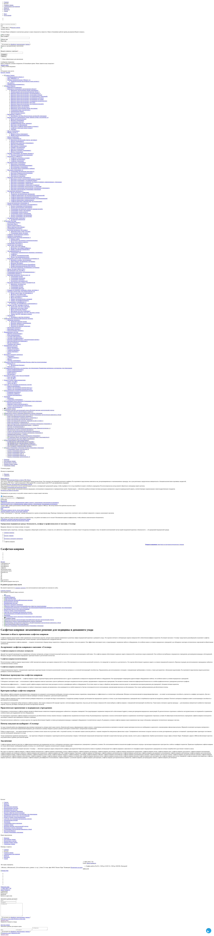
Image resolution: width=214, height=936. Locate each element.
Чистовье (13, 598)
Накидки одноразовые (17, 144)
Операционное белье (17, 111)
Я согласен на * (16, 917)
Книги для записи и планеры (19, 296)
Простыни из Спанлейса (18, 176)
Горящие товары (8, 5)
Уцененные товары (9, 465)
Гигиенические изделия (25, 613)
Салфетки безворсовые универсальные (22, 200)
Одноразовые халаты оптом (19, 212)
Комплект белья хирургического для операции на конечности (29, 101)
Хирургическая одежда (18, 113)
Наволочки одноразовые (18, 164)
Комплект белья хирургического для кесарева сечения (26, 95)
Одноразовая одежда (17, 122)
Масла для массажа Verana (19, 309)
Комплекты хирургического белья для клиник (24, 108)
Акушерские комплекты (18, 219)
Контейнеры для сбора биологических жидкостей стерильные (29, 116)
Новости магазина (7, 496)
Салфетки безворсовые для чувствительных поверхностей (28, 195)
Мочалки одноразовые (17, 120)
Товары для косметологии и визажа (21, 299)
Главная (6, 2)
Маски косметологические (18, 119)
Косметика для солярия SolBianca (21, 248)
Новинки (6, 459)
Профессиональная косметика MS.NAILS (23, 266)
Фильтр (3, 562)
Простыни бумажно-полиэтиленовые (22, 173)
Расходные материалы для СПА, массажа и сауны (25, 312)
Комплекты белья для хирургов (20, 107)
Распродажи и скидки (10, 462)
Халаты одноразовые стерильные (33, 625)
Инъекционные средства (11, 601)
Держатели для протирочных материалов (23, 194)
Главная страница (6, 590)
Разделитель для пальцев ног (19, 281)
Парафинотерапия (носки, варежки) (21, 123)
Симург (8, 595)
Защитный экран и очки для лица (20, 231)
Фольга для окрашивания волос (20, 257)
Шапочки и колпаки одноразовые (21, 150)
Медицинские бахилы (17, 365)
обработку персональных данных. (20, 44)
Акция (6, 11)
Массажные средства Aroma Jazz (20, 311)
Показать (6, 474)
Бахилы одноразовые (17, 141)
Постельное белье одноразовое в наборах (23, 168)
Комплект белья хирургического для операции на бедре (27, 98)
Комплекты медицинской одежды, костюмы (24, 140)
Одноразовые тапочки (18, 279)
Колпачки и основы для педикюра (21, 260)
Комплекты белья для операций (20, 105)
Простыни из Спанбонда (19, 174)
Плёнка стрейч (15, 239)
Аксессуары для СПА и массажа (20, 306)
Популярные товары (10, 461)
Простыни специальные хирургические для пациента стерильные (30, 188)
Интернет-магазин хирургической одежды (42, 619)
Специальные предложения (12, 6)
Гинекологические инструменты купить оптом (25, 81)
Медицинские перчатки (26, 600)
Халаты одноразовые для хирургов (21, 216)
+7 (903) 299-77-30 (6, 888)
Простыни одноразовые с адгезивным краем (24, 180)
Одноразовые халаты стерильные (21, 213)
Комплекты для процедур (18, 284)
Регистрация (7, 15)
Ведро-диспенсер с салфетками (20, 192)
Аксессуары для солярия (18, 246)
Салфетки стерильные (17, 161)
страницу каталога (20, 588)
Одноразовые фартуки (17, 288)
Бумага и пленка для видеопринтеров (14, 610)
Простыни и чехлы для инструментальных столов (25, 179)
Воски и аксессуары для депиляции (22, 293)
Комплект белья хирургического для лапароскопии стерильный (29, 96)
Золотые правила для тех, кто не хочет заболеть (14, 511)
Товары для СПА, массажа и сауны (21, 314)
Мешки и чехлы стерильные (19, 134)
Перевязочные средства (10, 603)
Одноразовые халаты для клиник (21, 210)
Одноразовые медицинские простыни (22, 171)
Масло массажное (16, 297)
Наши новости (5, 478)
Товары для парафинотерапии (20, 300)
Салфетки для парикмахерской (20, 255)
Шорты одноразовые (17, 152)
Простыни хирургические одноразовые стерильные (26, 189)
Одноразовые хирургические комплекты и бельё (47, 622)
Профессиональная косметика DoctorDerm (23, 264)
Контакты (7, 9)
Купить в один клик (19, 919)
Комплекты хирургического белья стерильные (24, 90)
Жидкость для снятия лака (18, 294)
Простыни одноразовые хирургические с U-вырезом (26, 186)
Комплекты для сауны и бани (19, 308)
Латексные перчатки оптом (19, 321)
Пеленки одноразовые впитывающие (22, 155)
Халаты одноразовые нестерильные (21, 206)
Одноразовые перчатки (18, 278)
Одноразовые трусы (17, 287)
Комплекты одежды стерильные (33, 621)
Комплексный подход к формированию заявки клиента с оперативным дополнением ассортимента (29, 504)
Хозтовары (7, 615)
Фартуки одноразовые (17, 149)
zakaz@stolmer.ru (91, 863)
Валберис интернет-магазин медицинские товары (15, 520)
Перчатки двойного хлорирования (21, 323)
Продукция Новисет (23, 624)
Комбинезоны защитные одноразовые (22, 143)
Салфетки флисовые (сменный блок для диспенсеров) (26, 201)
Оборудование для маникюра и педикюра (23, 261)
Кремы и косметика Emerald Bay (20, 249)
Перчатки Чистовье (17, 263)
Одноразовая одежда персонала (32, 616)
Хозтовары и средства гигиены (20, 317)
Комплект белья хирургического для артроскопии (26, 93)
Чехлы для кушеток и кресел (19, 242)
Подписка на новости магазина (10, 490)
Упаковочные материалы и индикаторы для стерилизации (55, 607)
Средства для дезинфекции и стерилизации (24, 303)
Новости (6, 8)
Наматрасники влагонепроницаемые (21, 165)
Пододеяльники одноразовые (19, 167)
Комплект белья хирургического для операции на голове (27, 99)
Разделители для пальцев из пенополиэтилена (24, 240)
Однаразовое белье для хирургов (20, 110)
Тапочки (13, 129)
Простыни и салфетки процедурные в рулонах (24, 126)
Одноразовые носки (17, 276)
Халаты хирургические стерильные (21, 207)
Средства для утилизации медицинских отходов (18, 612)
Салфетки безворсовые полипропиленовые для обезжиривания (29, 198)
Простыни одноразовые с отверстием (22, 183)
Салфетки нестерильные (18, 159)
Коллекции (4, 501)
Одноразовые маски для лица (19, 233)
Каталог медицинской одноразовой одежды (19, 484)
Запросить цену (15, 933)
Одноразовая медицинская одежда (17, 487)
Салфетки (14, 254)
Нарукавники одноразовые (19, 146)
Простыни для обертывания (19, 125)
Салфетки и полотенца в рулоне (20, 158)
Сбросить (6, 475)
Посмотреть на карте (77, 867)
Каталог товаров (5, 72)
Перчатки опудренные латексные (20, 326)
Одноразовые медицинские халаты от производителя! (27, 209)
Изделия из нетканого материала (13, 604)
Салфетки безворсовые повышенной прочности (25, 197)
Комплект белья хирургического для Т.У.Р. (23, 102)
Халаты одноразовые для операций (21, 215)
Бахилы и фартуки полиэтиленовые (36, 606)
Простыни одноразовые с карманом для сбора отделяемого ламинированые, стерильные (36, 182)
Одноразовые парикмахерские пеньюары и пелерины (27, 252)
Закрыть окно (4, 65)
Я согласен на (16, 44)
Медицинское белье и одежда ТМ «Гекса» (19, 480)
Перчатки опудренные (17, 324)
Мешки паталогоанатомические (20, 135)
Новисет (12, 597)
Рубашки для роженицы (18, 147)
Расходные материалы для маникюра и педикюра (25, 267)
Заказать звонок (15, 27)
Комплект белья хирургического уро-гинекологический (27, 104)
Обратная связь (5, 887)
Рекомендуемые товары (10, 464)
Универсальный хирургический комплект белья (25, 92)
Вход (5, 14)
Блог (2, 508)
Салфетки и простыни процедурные (22, 128)
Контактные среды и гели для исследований (16, 609)
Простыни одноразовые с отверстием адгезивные (25, 185)
